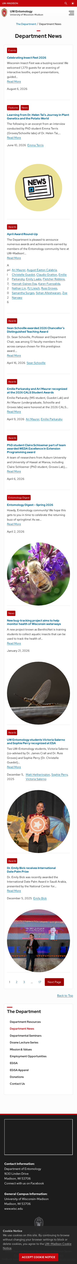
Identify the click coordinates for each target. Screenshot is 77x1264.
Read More (14, 81)
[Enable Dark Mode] (73, 3)
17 (39, 982)
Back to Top (65, 996)
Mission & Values (21, 1049)
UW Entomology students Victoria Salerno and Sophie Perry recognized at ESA (36, 741)
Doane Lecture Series (24, 1042)
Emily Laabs (33, 279)
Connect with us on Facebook (24, 1183)
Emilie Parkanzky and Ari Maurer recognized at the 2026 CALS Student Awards (37, 390)
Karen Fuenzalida (49, 284)
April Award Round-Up (22, 234)
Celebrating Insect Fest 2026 (26, 58)
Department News (22, 1029)
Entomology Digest (19, 497)
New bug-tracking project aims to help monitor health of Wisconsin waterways (34, 622)
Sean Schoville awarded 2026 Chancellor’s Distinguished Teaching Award (35, 330)
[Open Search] (66, 3)
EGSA (14, 1063)
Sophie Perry (59, 774)
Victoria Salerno (36, 779)
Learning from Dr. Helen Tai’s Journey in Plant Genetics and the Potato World (38, 116)
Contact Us (17, 1084)
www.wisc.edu (13, 1209)
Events (12, 50)
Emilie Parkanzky (51, 419)
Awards (12, 226)
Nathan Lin (19, 288)
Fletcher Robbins (54, 279)
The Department (26, 24)
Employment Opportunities (28, 1056)
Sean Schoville (36, 363)
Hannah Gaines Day (24, 284)
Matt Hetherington (38, 774)
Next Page (54, 982)
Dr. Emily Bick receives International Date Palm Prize (31, 869)
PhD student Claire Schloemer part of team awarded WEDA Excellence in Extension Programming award (36, 448)
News (25, 107)
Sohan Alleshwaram (48, 293)
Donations (17, 1077)
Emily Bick (40, 898)
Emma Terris (35, 145)
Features (13, 107)
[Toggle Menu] (71, 13)
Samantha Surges (23, 293)
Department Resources (25, 1022)
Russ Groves (49, 288)
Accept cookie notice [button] (38, 1257)
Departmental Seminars (26, 1036)
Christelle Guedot (23, 275)
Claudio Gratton (46, 275)
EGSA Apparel (19, 1070)
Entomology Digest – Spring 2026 (30, 505)
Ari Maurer (18, 270)
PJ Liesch (33, 288)
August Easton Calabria (42, 270)
